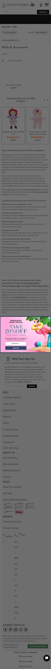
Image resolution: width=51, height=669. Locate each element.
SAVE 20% (16, 348)
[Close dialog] (49, 318)
